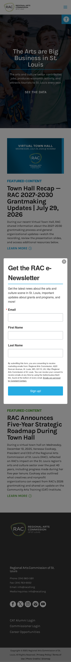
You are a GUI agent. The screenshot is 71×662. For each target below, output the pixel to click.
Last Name (15, 345)
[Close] (64, 261)
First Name (15, 327)
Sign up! (35, 391)
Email (12, 309)
